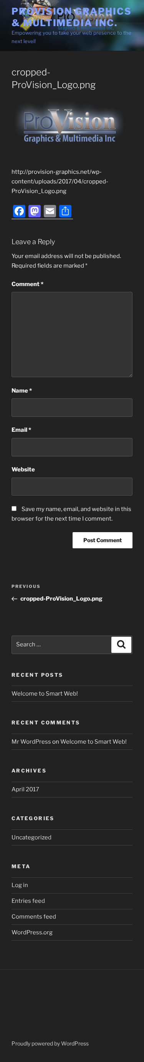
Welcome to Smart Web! (45, 693)
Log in (20, 885)
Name (22, 390)
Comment (27, 284)
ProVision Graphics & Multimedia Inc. (72, 17)
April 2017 (25, 789)
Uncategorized (31, 837)
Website (23, 469)
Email (21, 429)
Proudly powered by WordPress (50, 1043)
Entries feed (28, 900)
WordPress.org (32, 932)
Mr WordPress (31, 741)
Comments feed (34, 916)
